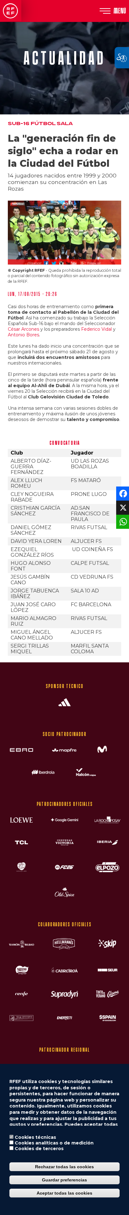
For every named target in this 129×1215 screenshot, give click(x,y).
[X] (122, 507)
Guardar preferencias (64, 1179)
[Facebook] (122, 493)
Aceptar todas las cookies (64, 1193)
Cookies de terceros (39, 1148)
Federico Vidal (96, 329)
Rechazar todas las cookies (64, 1166)
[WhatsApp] (122, 521)
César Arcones (23, 329)
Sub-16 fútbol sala (40, 124)
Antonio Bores (23, 335)
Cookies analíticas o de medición (54, 1143)
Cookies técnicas (35, 1137)
